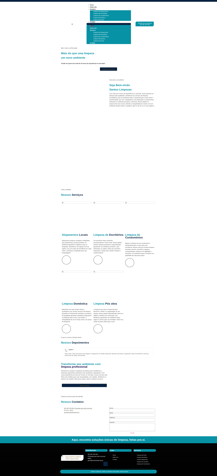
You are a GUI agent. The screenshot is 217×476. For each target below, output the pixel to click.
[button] (109, 24)
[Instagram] (105, 464)
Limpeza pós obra (98, 19)
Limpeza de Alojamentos (100, 11)
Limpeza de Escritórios (100, 13)
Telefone (112, 417)
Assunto (112, 422)
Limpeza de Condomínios (101, 15)
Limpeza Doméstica (99, 17)
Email (111, 412)
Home (92, 5)
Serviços (93, 9)
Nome (111, 408)
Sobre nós (93, 7)
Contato (92, 22)
